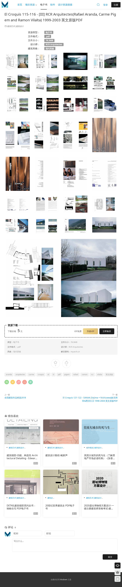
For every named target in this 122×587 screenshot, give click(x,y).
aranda (9, 374)
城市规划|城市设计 (93, 447)
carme (31, 374)
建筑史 (50, 498)
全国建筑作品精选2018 (15, 397)
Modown (63, 579)
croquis (41, 374)
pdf (59, 374)
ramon (84, 374)
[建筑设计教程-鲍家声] (61, 431)
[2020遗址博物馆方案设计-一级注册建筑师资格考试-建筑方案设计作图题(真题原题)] (100, 482)
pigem (66, 374)
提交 (110, 556)
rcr (92, 374)
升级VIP (90, 331)
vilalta (99, 374)
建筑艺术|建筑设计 (15, 26)
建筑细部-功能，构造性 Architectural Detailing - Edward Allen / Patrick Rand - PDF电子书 (22, 457)
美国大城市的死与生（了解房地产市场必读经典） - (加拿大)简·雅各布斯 (99, 457)
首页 (19, 4)
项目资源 (30, 4)
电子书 (43, 4)
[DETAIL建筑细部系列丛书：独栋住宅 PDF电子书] (22, 482)
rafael (75, 374)
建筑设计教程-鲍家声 (56, 455)
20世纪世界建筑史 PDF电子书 (60, 507)
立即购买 (107, 331)
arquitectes (20, 374)
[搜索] (98, 4)
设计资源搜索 (65, 4)
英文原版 (109, 374)
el (48, 374)
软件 (52, 4)
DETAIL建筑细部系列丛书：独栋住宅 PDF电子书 (21, 507)
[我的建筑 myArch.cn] (4, 4)
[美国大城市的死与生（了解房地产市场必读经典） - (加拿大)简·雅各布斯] (100, 431)
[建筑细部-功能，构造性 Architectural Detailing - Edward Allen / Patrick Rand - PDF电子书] (22, 431)
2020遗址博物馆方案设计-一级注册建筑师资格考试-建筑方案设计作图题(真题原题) (99, 507)
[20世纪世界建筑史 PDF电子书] (61, 482)
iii (53, 374)
